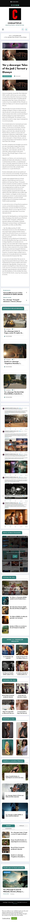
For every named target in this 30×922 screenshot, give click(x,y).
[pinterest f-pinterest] (16, 5)
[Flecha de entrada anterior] (26, 293)
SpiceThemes (15, 901)
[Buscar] (22, 29)
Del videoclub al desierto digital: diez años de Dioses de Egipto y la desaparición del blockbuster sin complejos (18, 607)
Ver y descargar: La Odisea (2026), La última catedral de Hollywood (14, 815)
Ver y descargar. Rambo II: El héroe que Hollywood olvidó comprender (15, 796)
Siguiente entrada (7, 297)
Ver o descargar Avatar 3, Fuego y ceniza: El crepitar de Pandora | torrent (13, 332)
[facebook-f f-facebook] (11, 5)
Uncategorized (9, 872)
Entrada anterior (6, 290)
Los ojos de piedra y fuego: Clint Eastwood (22, 712)
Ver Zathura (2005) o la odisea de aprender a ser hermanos (18, 617)
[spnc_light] (26, 29)
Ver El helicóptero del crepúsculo (8, 657)
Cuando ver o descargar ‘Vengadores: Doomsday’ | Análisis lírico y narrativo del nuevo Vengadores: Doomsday (13, 362)
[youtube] (18, 5)
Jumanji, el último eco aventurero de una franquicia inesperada (18, 626)
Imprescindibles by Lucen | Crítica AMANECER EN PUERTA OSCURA (13, 293)
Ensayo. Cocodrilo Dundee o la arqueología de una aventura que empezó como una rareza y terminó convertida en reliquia (15, 777)
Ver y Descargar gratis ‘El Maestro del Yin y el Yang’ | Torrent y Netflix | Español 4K (16, 888)
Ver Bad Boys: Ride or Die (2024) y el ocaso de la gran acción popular (14, 589)
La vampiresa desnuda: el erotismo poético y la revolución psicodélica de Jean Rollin (22, 673)
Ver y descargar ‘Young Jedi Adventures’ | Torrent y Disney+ (12, 300)
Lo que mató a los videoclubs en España (22, 696)
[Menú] (3, 29)
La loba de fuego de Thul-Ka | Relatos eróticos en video (22, 657)
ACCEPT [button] (14, 918)
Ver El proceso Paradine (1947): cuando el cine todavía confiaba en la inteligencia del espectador (8, 673)
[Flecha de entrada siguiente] (26, 300)
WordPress (15, 899)
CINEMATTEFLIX (14, 23)
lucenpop (8, 329)
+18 (15, 556)
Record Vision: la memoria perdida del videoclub (8, 696)
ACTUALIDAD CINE (7, 76)
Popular (21, 825)
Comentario (8, 828)
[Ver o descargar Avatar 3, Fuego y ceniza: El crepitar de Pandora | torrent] (15, 320)
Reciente (8, 825)
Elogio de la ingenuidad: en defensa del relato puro (8, 712)
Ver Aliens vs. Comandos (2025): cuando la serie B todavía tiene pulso (18, 598)
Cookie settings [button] (6, 918)
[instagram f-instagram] (15, 5)
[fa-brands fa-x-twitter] (13, 5)
